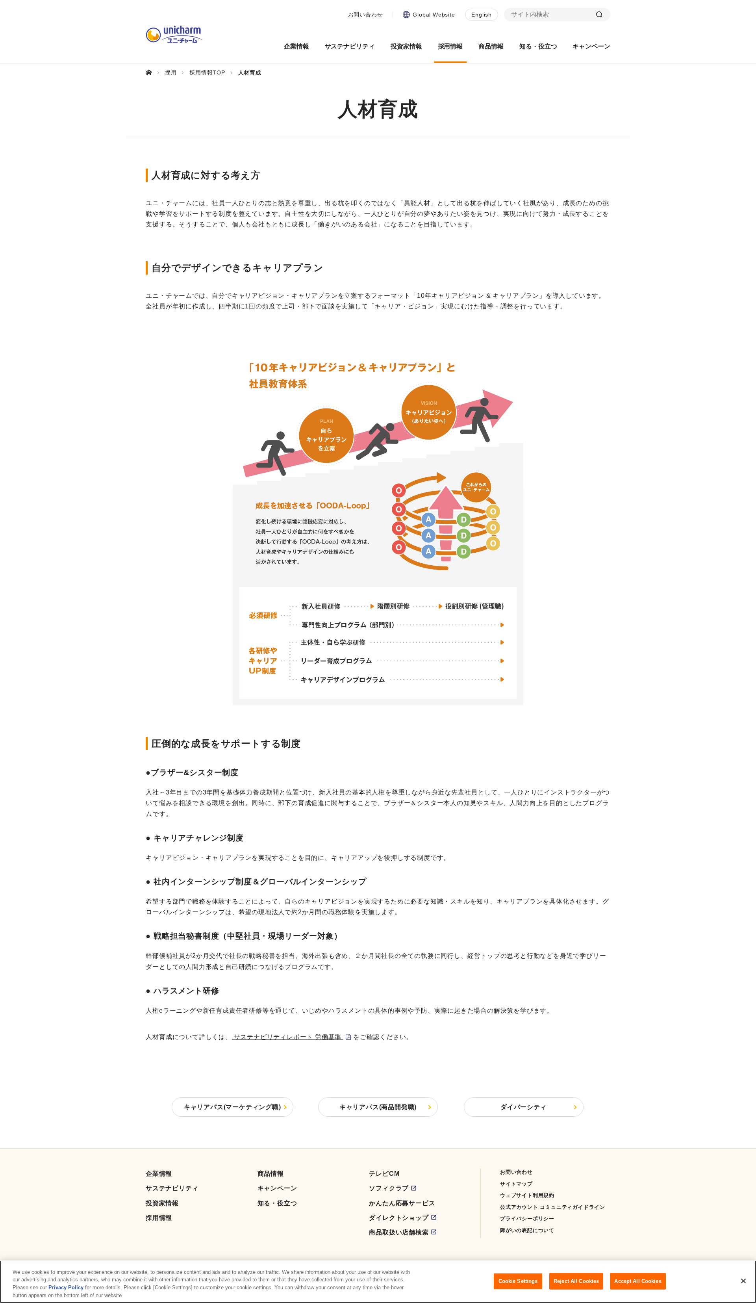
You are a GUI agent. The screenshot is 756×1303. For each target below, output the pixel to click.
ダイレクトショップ (398, 1217)
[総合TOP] (152, 72)
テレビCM (384, 1173)
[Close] (743, 1281)
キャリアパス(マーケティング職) (232, 1107)
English (481, 14)
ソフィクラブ (389, 1188)
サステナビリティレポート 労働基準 (287, 1037)
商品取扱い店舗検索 (398, 1232)
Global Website (434, 14)
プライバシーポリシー (527, 1218)
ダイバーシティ (523, 1107)
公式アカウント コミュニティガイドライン (552, 1207)
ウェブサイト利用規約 (527, 1195)
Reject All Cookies (576, 1281)
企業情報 (159, 1173)
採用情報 (159, 1217)
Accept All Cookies (637, 1281)
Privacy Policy (65, 1287)
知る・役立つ (277, 1203)
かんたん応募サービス (402, 1203)
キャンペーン (277, 1188)
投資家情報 (162, 1203)
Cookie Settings (518, 1281)
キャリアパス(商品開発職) (378, 1107)
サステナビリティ (172, 1188)
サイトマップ (516, 1184)
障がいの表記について (527, 1230)
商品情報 (271, 1173)
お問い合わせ (365, 14)
